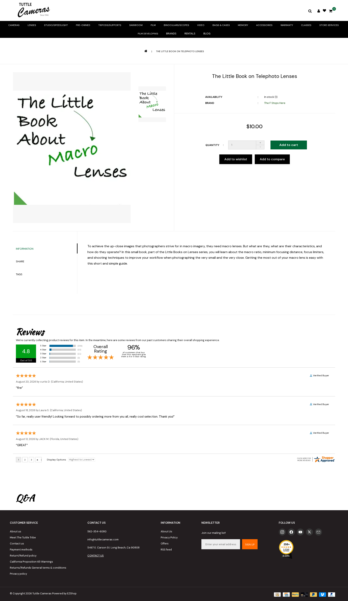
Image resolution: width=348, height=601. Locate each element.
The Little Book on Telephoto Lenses (180, 51)
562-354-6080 (97, 531)
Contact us (17, 543)
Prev (152, 78)
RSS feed (166, 549)
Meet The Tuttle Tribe (23, 537)
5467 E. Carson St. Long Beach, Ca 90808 (113, 547)
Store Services (329, 25)
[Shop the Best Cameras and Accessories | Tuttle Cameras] (33, 10)
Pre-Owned (83, 25)
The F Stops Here (274, 103)
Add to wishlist (235, 159)
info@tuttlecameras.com (103, 539)
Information (24, 248)
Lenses (32, 25)
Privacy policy (18, 573)
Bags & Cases (221, 25)
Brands (171, 33)
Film (153, 25)
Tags (19, 274)
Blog (206, 33)
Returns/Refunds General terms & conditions (38, 567)
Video (200, 25)
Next (152, 132)
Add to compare (272, 159)
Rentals (189, 33)
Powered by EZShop (64, 593)
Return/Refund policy (23, 555)
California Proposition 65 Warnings (31, 561)
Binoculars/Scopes (176, 25)
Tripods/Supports (109, 25)
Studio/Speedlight (56, 25)
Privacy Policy (169, 537)
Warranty (287, 25)
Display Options (56, 459)
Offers (165, 543)
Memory (243, 25)
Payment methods (21, 549)
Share (20, 261)
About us (15, 531)
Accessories (264, 25)
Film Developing (148, 33)
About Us (166, 531)
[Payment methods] (276, 594)
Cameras (14, 25)
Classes (306, 25)
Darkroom (136, 25)
